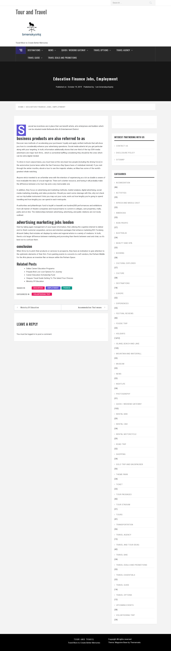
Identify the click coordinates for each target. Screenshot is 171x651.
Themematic (135, 642)
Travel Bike (122, 555)
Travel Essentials (125, 575)
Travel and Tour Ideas (127, 545)
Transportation (124, 525)
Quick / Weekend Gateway (73, 50)
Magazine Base (121, 642)
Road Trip (121, 444)
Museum (120, 364)
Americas (121, 213)
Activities (121, 193)
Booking (120, 253)
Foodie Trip (122, 323)
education (38, 288)
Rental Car (122, 424)
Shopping (121, 454)
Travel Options (101, 50)
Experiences (122, 303)
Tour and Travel (31, 11)
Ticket (119, 484)
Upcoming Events (125, 605)
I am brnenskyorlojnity (104, 87)
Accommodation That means (90, 307)
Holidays (120, 334)
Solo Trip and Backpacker (129, 464)
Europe (120, 293)
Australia (121, 233)
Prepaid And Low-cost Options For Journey (44, 272)
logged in (31, 334)
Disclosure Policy (125, 153)
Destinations (34, 50)
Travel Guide (34, 57)
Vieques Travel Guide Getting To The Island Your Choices (49, 278)
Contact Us (122, 146)
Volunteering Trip (42, 294)
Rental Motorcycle (126, 434)
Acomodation (123, 183)
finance (66, 288)
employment (53, 288)
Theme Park (122, 474)
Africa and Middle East (128, 203)
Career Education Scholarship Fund (40, 275)
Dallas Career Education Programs (40, 268)
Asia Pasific (122, 223)
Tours (119, 515)
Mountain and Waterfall (129, 354)
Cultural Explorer (126, 263)
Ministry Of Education (35, 281)
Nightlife (120, 384)
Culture (120, 273)
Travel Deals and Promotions (62, 57)
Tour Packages (124, 494)
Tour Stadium (123, 505)
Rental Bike (122, 414)
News (50, 50)
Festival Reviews (124, 313)
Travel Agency (123, 50)
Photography (123, 394)
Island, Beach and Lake (127, 344)
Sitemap (120, 160)
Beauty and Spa (124, 243)
